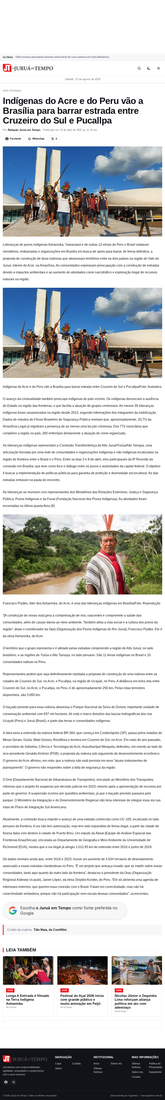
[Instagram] (13, 1082)
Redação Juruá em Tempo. (24, 129)
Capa (58, 1063)
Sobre (58, 1068)
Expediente (155, 1071)
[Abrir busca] (139, 68)
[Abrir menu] (158, 68)
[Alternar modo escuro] (149, 68)
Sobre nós (116, 1063)
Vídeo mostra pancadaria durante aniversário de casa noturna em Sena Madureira (62, 57)
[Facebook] (6, 1082)
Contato (76, 1063)
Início (6, 90)
